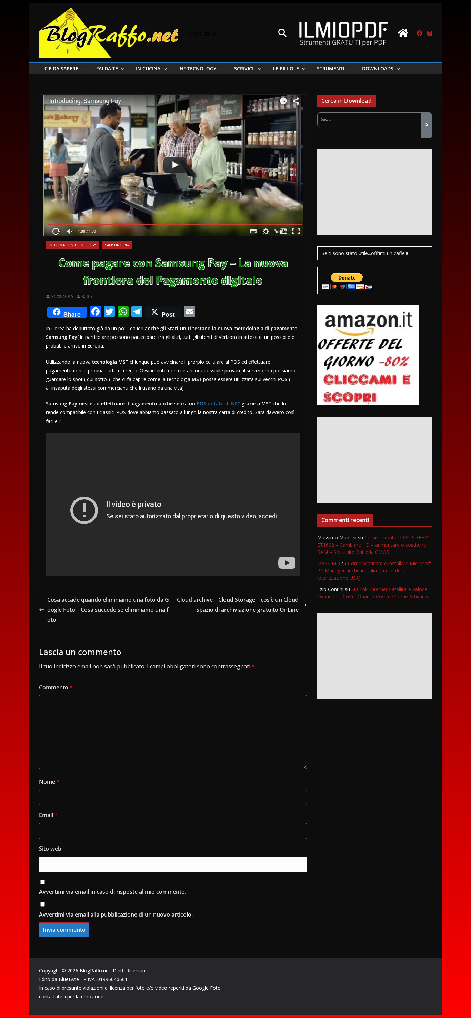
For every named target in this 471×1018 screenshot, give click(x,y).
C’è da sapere (61, 68)
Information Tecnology (72, 245)
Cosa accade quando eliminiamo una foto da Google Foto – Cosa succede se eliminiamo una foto (108, 610)
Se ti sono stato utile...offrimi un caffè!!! (365, 253)
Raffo (87, 297)
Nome (49, 781)
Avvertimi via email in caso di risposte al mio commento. (112, 891)
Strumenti (330, 68)
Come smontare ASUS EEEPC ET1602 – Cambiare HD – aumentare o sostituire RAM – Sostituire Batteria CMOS (373, 544)
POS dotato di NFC (218, 403)
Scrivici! (244, 68)
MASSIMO (328, 563)
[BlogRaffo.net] (403, 32)
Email (48, 815)
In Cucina (148, 68)
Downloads (377, 68)
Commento (56, 687)
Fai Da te (107, 68)
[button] (81, 69)
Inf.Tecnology (197, 68)
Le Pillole (286, 68)
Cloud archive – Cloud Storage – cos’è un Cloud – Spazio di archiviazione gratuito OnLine (238, 605)
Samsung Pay (117, 245)
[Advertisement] (374, 192)
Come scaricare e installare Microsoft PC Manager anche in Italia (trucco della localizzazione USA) (374, 570)
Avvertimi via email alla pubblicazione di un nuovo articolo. (116, 914)
